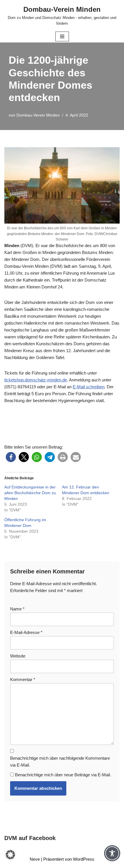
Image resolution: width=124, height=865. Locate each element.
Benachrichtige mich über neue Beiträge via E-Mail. (63, 774)
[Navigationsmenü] (62, 36)
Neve (35, 859)
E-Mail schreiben (88, 386)
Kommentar (22, 679)
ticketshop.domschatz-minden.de (35, 379)
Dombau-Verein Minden (38, 115)
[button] (11, 457)
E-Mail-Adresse (26, 632)
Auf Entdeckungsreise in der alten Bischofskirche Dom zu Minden (30, 493)
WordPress (83, 859)
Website (17, 655)
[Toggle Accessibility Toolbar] (112, 853)
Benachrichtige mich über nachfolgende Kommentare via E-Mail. (60, 761)
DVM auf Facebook (30, 838)
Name (17, 608)
